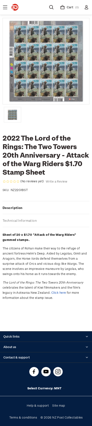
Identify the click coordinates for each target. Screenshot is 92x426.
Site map (58, 405)
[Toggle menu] (5, 7)
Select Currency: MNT (44, 388)
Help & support (38, 405)
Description (12, 208)
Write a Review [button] (56, 181)
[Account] (86, 7)
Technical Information (20, 220)
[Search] (51, 7)
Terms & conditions (23, 417)
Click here (58, 292)
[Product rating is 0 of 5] (11, 181)
